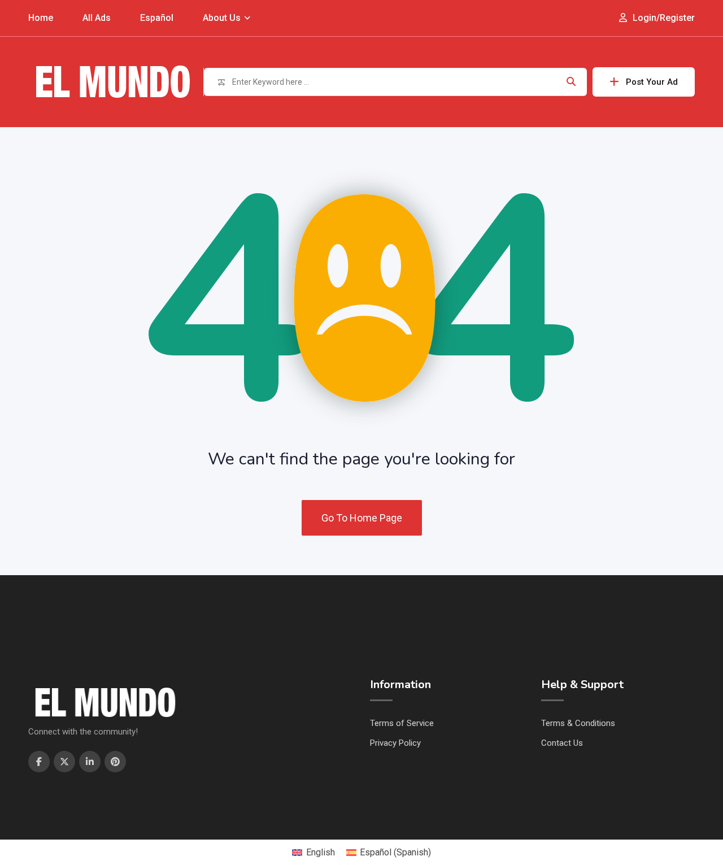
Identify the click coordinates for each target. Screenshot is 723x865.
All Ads (96, 17)
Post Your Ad (652, 82)
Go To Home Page (361, 518)
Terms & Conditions (578, 723)
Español (156, 17)
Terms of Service (402, 723)
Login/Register (662, 18)
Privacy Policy (395, 743)
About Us (222, 17)
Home (40, 17)
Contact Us (562, 743)
